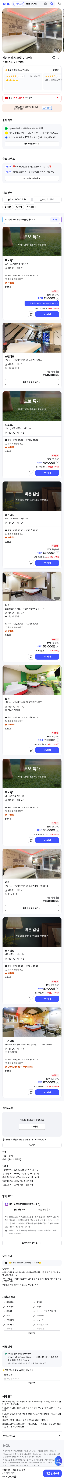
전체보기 (56, 70)
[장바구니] (60, 4)
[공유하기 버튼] (60, 58)
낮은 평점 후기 (44, 1209)
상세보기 (8, 287)
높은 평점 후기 (19, 1209)
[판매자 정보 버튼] (59, 1435)
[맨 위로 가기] (58, 1462)
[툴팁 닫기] (57, 303)
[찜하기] (54, 58)
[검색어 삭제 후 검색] (45, 4)
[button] (33, 4)
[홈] (6, 4)
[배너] (32, 108)
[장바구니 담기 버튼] (31, 314)
